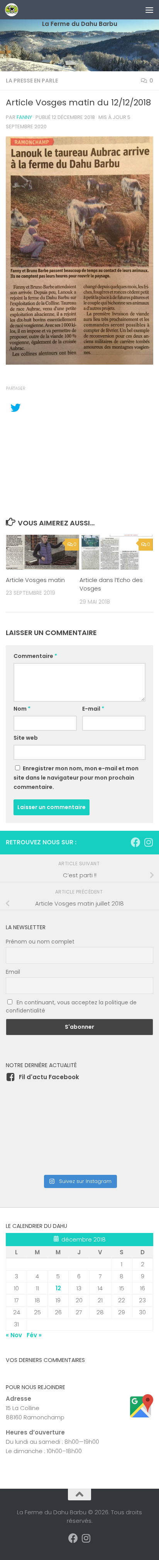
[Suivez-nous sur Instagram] (148, 842)
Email (13, 972)
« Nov (14, 1335)
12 (58, 1288)
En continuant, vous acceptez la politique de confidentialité (71, 1006)
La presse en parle (32, 80)
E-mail (93, 709)
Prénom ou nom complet (40, 941)
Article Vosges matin (35, 580)
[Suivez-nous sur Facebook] (135, 842)
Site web (26, 738)
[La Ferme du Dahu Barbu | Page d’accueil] (13, 9)
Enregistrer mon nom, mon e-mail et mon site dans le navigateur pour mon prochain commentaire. (76, 778)
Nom (22, 709)
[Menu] (149, 9)
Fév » (34, 1335)
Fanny (24, 117)
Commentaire (35, 656)
